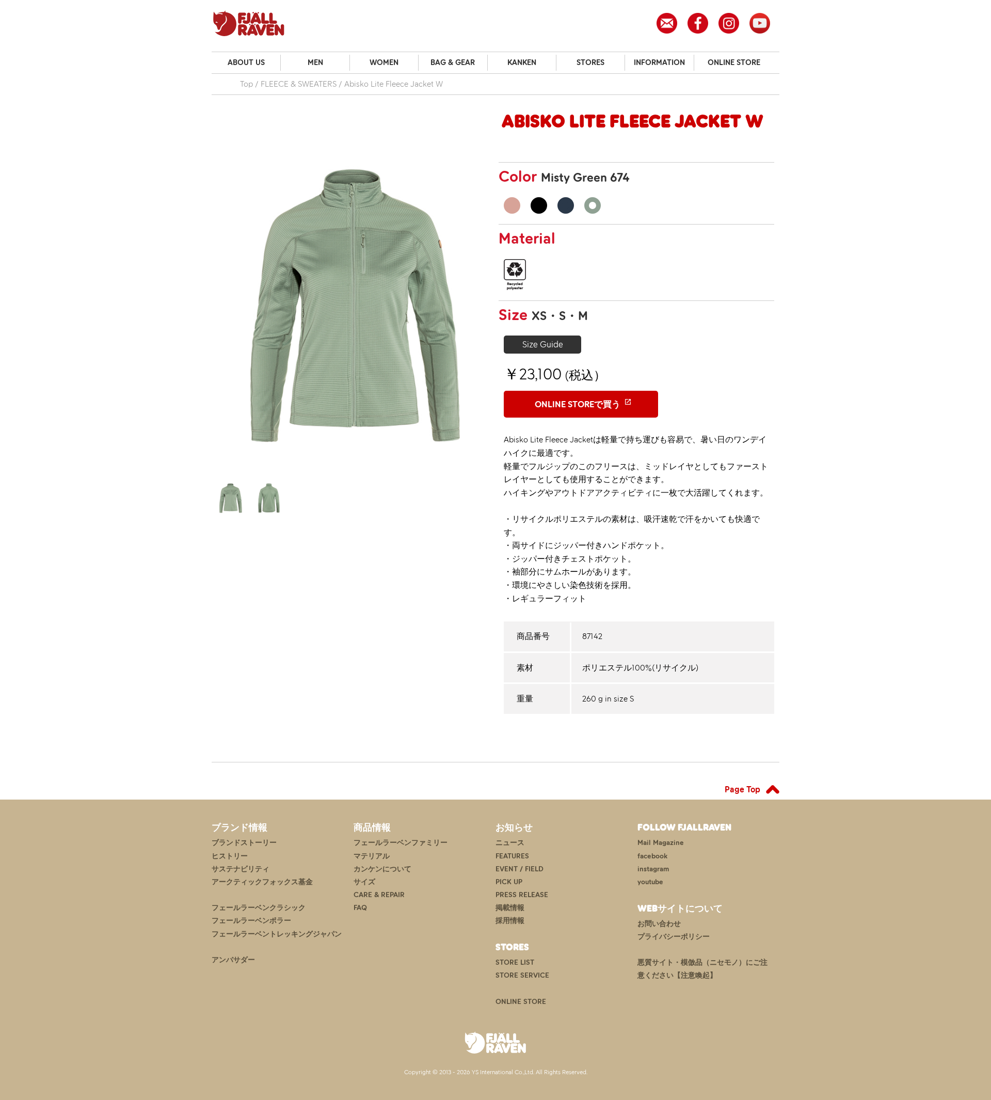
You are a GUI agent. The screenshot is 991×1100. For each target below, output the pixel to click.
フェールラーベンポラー (251, 920)
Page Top (742, 789)
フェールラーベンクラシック (259, 907)
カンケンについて (382, 869)
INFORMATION (659, 62)
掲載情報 (510, 907)
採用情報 (510, 920)
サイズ (364, 882)
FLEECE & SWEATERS (299, 84)
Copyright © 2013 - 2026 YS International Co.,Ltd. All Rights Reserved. (495, 1072)
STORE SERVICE (522, 975)
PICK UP (509, 882)
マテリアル (372, 856)
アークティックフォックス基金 (262, 882)
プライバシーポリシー (673, 936)
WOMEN (384, 62)
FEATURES (512, 856)
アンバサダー (233, 959)
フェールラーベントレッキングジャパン (277, 934)
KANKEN (521, 62)
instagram (653, 869)
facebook (652, 856)
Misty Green (592, 205)
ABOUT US (246, 62)
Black (539, 205)
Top (246, 84)
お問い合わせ (659, 923)
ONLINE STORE (734, 62)
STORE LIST (515, 962)
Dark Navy (565, 205)
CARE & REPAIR (379, 894)
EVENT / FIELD (520, 869)
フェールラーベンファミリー (400, 842)
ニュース (510, 842)
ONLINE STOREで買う (577, 404)
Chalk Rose (512, 205)
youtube (650, 882)
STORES (590, 62)
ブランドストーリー (244, 842)
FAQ (360, 907)
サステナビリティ (240, 869)
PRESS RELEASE (522, 894)
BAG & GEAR (452, 62)
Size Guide (542, 344)
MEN (315, 62)
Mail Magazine (660, 842)
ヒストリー (230, 856)
